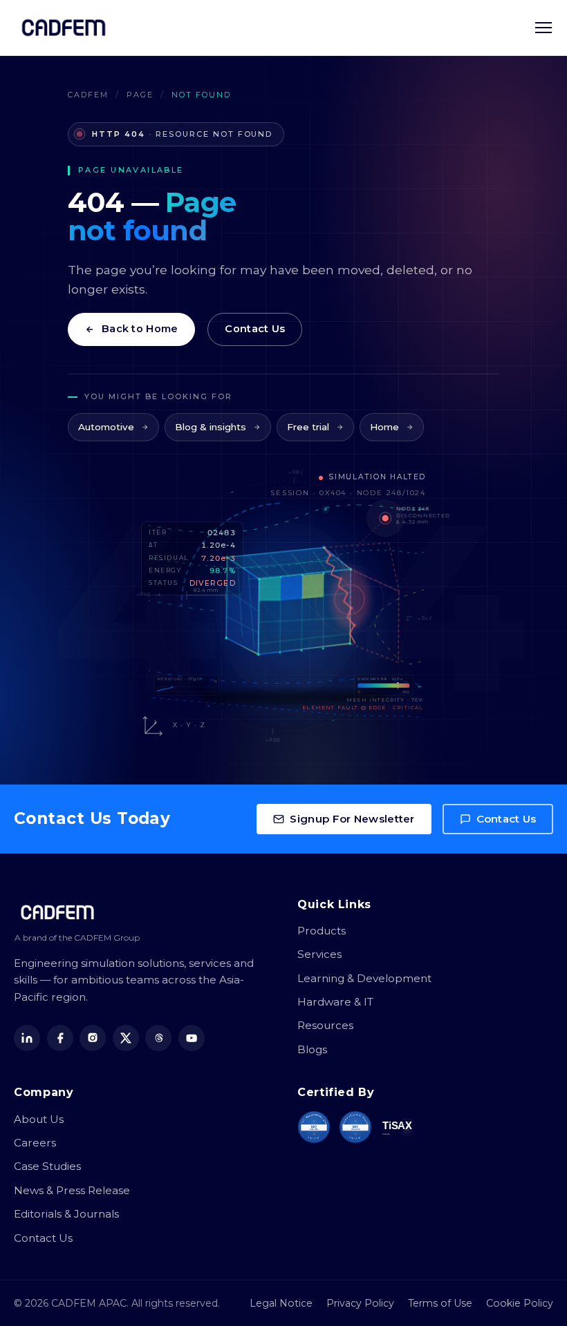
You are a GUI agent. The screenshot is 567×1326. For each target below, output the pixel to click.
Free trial (308, 426)
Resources (325, 1025)
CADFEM (88, 94)
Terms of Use (440, 1303)
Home (384, 426)
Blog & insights (210, 426)
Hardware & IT (335, 1001)
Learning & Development (364, 978)
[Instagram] (93, 1038)
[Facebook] (60, 1038)
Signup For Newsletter (352, 818)
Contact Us (255, 329)
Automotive (106, 426)
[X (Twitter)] (126, 1038)
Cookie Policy (519, 1303)
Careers (35, 1142)
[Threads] (158, 1038)
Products (321, 930)
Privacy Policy (360, 1303)
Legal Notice (281, 1303)
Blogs (312, 1049)
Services (319, 954)
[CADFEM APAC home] (63, 27)
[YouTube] (191, 1038)
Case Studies (47, 1166)
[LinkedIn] (27, 1038)
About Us (39, 1119)
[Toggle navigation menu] (543, 27)
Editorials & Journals (66, 1213)
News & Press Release (72, 1190)
